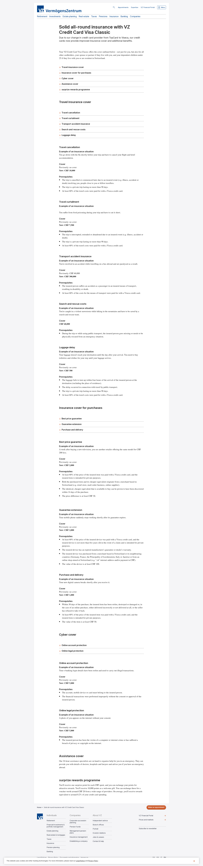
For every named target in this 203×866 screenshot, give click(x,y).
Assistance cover (70, 84)
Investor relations (99, 833)
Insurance (114, 16)
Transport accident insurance (76, 124)
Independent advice (100, 821)
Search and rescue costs (73, 129)
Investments (55, 16)
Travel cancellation (71, 112)
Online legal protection (72, 651)
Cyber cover (68, 78)
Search (113, 7)
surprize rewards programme (76, 89)
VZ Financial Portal (148, 7)
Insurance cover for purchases (76, 73)
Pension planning (53, 847)
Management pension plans (78, 832)
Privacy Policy (53, 857)
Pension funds (75, 827)
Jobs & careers (98, 837)
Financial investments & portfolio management (55, 826)
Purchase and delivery (72, 430)
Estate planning (70, 16)
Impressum (84, 857)
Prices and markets (149, 820)
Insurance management (79, 837)
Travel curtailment (70, 118)
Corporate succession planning (78, 822)
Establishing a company (79, 841)
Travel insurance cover (73, 67)
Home (39, 807)
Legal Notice (80, 861)
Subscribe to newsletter (148, 828)
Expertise (134, 7)
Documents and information (69, 857)
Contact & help (98, 841)
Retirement (42, 16)
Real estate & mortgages (56, 835)
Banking (124, 16)
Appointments (123, 7)
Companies (135, 16)
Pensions (103, 16)
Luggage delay (69, 135)
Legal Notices (42, 857)
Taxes (94, 16)
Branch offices (98, 825)
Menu (163, 7)
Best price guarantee (72, 418)
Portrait (95, 829)
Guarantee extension (72, 424)
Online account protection (74, 645)
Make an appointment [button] (156, 807)
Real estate (84, 16)
